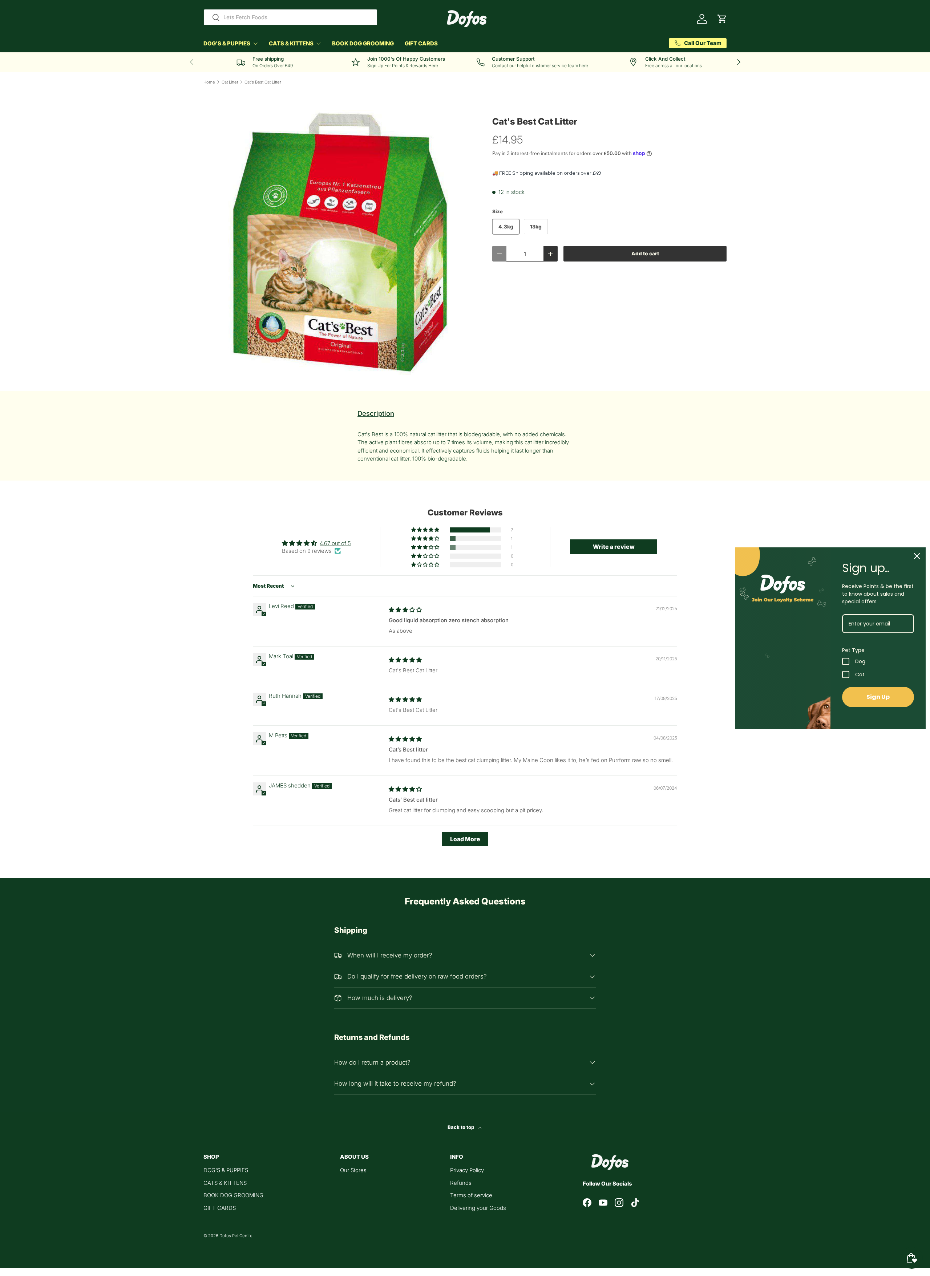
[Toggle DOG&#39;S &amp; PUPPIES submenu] (255, 43)
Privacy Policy (467, 1170)
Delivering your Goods (478, 1207)
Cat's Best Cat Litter (262, 82)
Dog (860, 661)
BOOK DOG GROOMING (363, 43)
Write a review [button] (614, 546)
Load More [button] (465, 839)
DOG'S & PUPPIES (226, 43)
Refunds (461, 1182)
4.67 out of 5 (335, 543)
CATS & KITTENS (291, 43)
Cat (860, 674)
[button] (722, 19)
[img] (405, 609)
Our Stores (353, 1170)
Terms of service (471, 1195)
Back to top (461, 1127)
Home (209, 82)
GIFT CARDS (421, 43)
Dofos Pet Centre (235, 1235)
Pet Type (853, 650)
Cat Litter (230, 82)
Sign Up (878, 697)
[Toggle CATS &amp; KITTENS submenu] (318, 43)
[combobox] (290, 17)
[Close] (917, 556)
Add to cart (645, 253)
